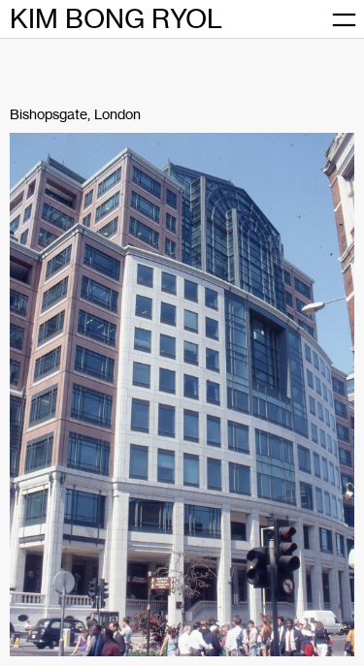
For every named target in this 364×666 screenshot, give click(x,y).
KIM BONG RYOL (116, 19)
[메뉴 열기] (344, 19)
